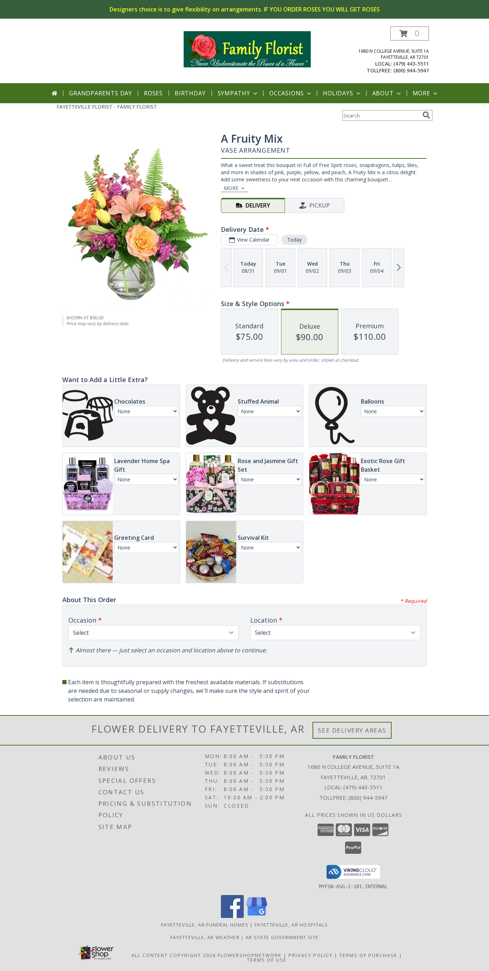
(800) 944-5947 (411, 70)
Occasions (286, 93)
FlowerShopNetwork (250, 955)
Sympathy (234, 93)
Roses (153, 93)
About (383, 93)
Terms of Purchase (368, 955)
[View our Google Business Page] (256, 916)
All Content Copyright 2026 (173, 955)
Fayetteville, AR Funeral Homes (204, 925)
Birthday (190, 93)
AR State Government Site (282, 937)
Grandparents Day (100, 93)
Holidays (338, 93)
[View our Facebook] (232, 916)
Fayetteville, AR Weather (204, 937)
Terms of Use (267, 960)
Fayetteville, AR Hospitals (291, 925)
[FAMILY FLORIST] (247, 48)
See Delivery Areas (352, 730)
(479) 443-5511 (411, 63)
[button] (409, 34)
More (421, 93)
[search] (426, 115)
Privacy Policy (311, 955)
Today (294, 239)
